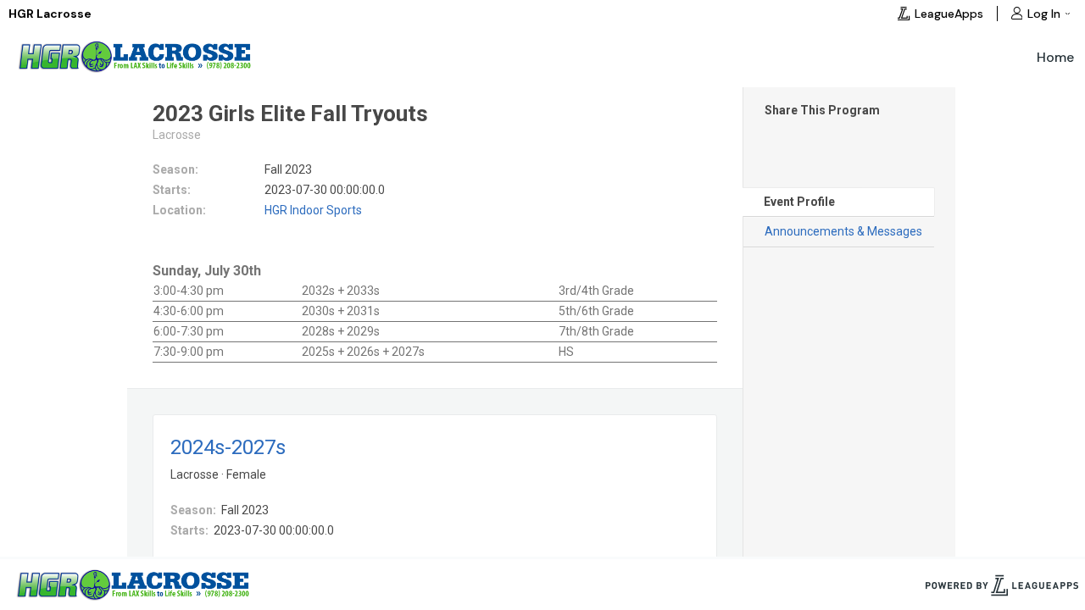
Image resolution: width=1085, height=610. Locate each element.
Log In (1043, 13)
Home (1055, 57)
